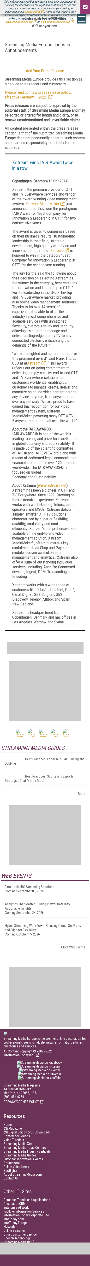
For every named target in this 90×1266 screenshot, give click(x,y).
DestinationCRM (14, 1204)
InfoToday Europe (16, 1223)
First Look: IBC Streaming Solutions (29, 887)
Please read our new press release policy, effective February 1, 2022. (38, 94)
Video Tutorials (14, 1140)
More (81, 793)
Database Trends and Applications (27, 1200)
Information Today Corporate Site (26, 1215)
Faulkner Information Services (24, 1211)
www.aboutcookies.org (19, 21)
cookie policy (32, 11)
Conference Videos (17, 1136)
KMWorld (10, 1227)
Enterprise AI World (17, 1207)
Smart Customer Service (20, 1234)
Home (8, 1125)
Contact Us (11, 1178)
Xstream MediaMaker (42, 203)
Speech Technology (17, 1238)
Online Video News (16, 1167)
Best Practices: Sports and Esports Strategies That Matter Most (39, 778)
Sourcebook (12, 1163)
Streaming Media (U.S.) (19, 1242)
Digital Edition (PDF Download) (27, 1132)
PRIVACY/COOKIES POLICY (21, 1102)
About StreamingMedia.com (23, 1174)
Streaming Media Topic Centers (25, 1148)
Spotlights (11, 1171)
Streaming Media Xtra (18, 1144)
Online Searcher (14, 1230)
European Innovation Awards (23, 1159)
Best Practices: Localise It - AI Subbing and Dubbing (44, 761)
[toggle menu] (81, 18)
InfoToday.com (14, 1219)
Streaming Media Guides (20, 1155)
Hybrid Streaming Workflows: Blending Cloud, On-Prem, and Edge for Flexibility (43, 927)
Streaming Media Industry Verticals (27, 1151)
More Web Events (73, 947)
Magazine (13, 1128)
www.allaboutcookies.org (55, 21)
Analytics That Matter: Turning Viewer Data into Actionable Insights (37, 906)
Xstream (57, 250)
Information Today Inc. (19, 1055)
